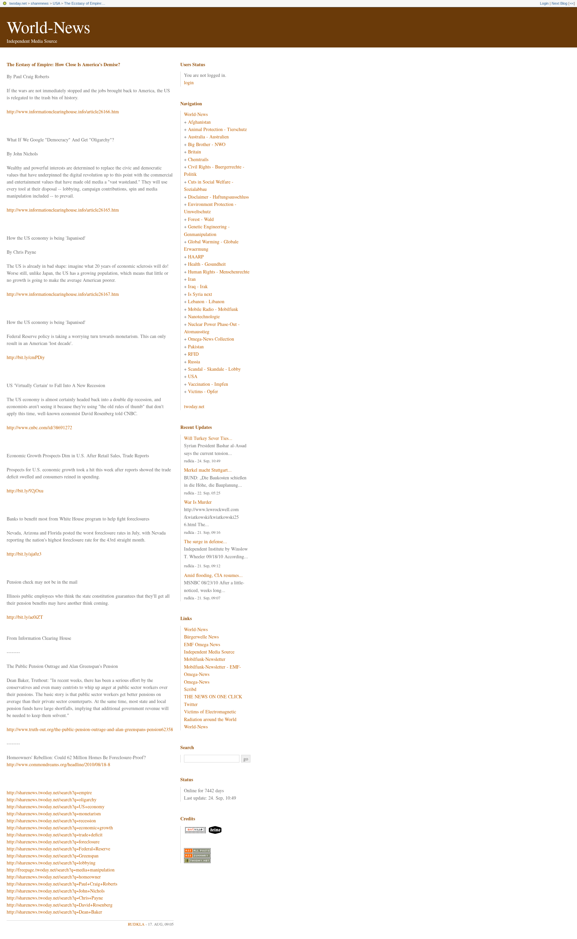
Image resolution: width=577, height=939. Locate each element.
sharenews (40, 3)
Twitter (191, 704)
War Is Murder (198, 502)
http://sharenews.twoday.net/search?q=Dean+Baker (54, 912)
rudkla (136, 924)
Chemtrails (198, 159)
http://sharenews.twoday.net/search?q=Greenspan (53, 855)
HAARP (196, 256)
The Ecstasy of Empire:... (84, 3)
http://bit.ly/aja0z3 (24, 554)
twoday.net (18, 3)
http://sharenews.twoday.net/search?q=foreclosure (53, 841)
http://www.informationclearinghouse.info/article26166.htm (63, 111)
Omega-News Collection (211, 339)
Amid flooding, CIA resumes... (213, 575)
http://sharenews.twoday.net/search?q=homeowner (54, 876)
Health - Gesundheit (207, 264)
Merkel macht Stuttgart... (208, 470)
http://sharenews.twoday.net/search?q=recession (51, 820)
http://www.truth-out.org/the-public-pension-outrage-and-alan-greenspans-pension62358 (90, 729)
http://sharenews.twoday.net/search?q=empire (49, 792)
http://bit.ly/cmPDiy (26, 357)
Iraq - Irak (198, 286)
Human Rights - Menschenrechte (218, 271)
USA (56, 3)
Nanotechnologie (204, 316)
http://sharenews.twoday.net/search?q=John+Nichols (56, 891)
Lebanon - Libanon (206, 301)
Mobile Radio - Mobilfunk (213, 309)
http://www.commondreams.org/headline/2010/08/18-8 (58, 764)
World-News (48, 26)
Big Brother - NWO (206, 144)
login (189, 82)
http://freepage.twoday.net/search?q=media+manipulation (61, 869)
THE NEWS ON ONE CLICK (213, 696)
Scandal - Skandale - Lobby (214, 369)
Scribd (190, 689)
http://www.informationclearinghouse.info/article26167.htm (63, 294)
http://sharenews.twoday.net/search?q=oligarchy (52, 799)
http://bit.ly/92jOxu (25, 490)
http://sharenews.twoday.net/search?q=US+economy (56, 806)
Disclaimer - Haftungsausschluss (218, 197)
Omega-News (196, 682)
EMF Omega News (202, 644)
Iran (192, 279)
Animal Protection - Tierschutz (217, 129)
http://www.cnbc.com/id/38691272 (39, 427)
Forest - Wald (201, 219)
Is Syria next (200, 294)
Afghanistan (199, 122)
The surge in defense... (205, 541)
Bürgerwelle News (201, 636)
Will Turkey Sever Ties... (208, 438)
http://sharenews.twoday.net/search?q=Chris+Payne (55, 898)
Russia (194, 361)
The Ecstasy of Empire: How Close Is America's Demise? (63, 64)
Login (544, 3)
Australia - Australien (208, 136)
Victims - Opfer (203, 391)
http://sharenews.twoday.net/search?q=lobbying (51, 862)
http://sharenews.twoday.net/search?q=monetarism (54, 813)
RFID (193, 354)
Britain (194, 151)
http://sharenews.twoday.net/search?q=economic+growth (60, 827)
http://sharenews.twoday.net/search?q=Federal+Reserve (58, 848)
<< (572, 3)
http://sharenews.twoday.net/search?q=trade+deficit (55, 834)
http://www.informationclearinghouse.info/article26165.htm (63, 210)
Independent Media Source (209, 652)
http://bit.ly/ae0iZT (25, 617)
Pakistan (196, 346)
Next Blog (559, 3)
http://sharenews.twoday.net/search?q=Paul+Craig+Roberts (62, 884)
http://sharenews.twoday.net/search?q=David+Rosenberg (60, 905)
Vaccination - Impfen (208, 384)
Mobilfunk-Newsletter (204, 659)
